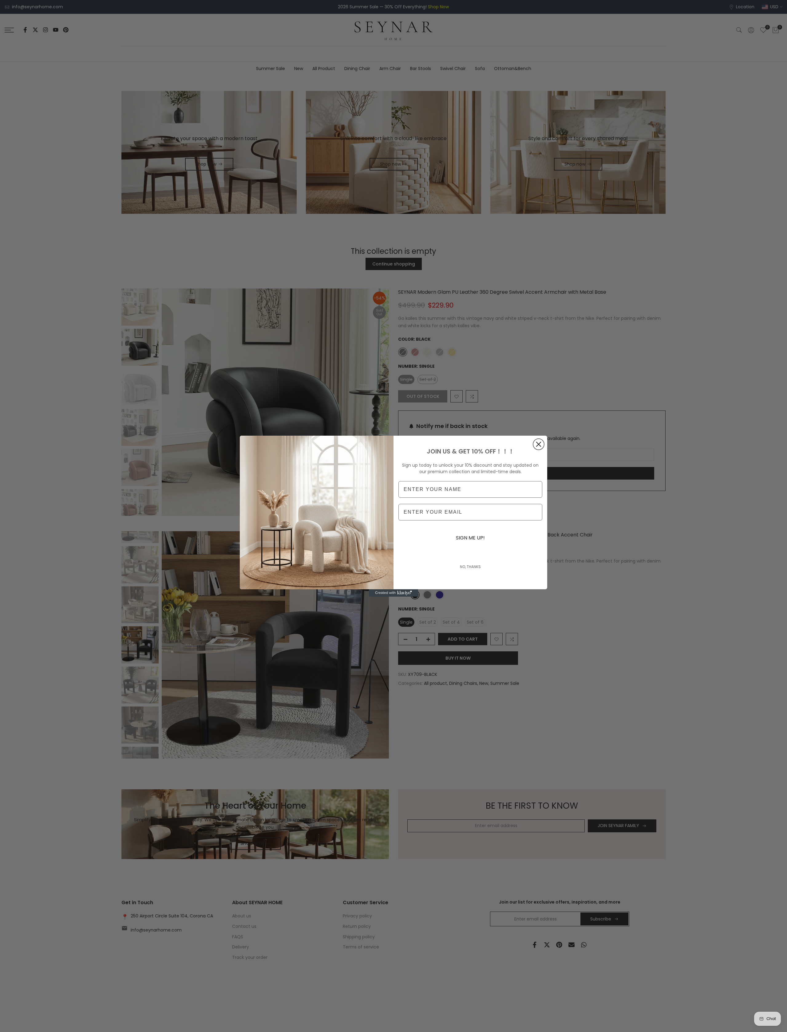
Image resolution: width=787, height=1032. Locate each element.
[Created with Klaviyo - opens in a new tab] (393, 593)
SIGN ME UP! (470, 537)
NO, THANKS (470, 566)
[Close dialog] (538, 444)
